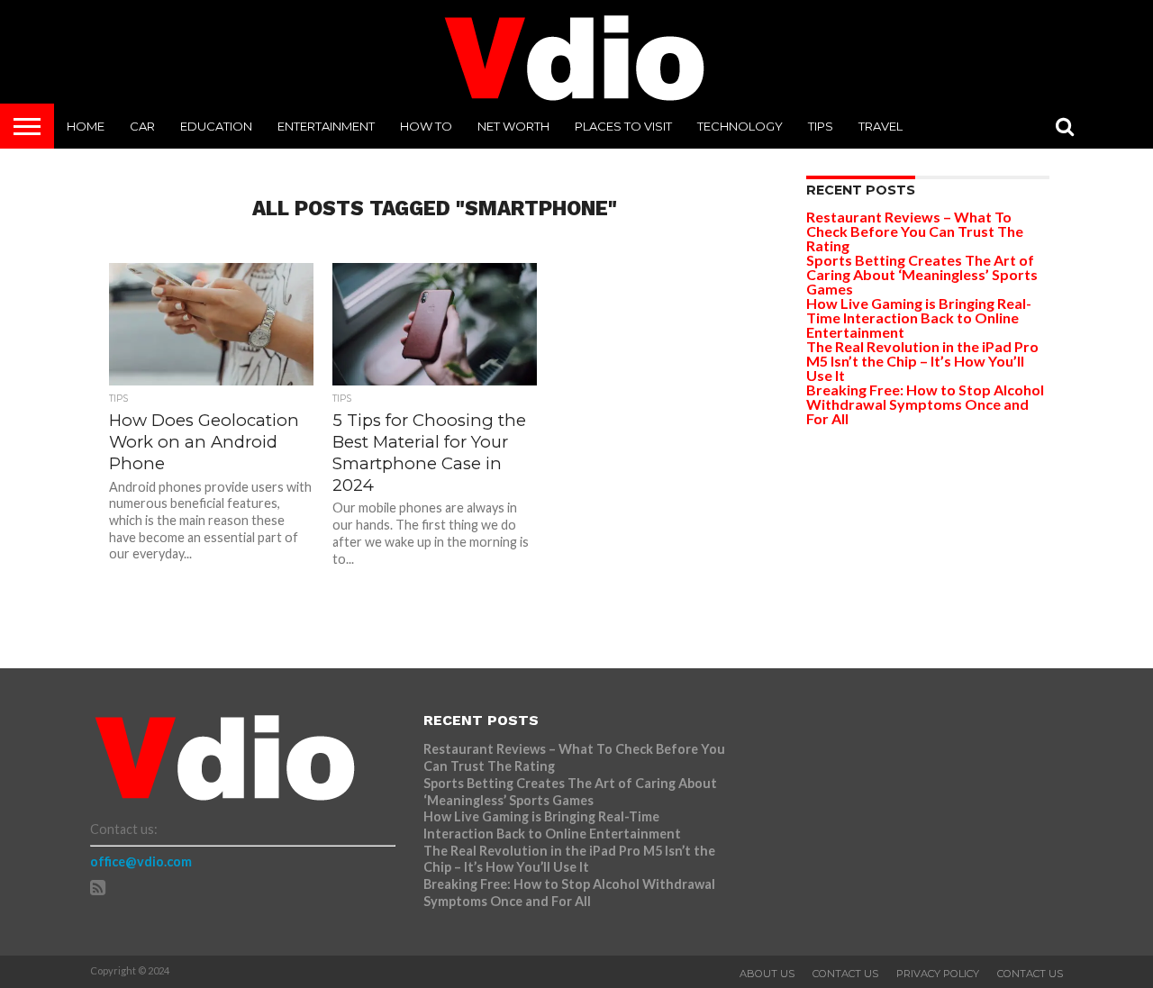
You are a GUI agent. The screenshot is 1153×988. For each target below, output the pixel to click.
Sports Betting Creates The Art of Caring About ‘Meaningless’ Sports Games (922, 274)
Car (142, 126)
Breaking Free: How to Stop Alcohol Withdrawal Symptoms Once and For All (925, 404)
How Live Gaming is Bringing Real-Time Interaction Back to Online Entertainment (918, 317)
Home (85, 126)
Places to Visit (623, 126)
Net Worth (513, 126)
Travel (880, 126)
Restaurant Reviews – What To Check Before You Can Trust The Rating (914, 231)
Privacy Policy (937, 973)
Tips (820, 126)
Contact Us (845, 973)
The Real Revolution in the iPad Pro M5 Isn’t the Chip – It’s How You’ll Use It (922, 361)
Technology (740, 126)
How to (426, 126)
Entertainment (326, 126)
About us (767, 973)
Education (216, 126)
